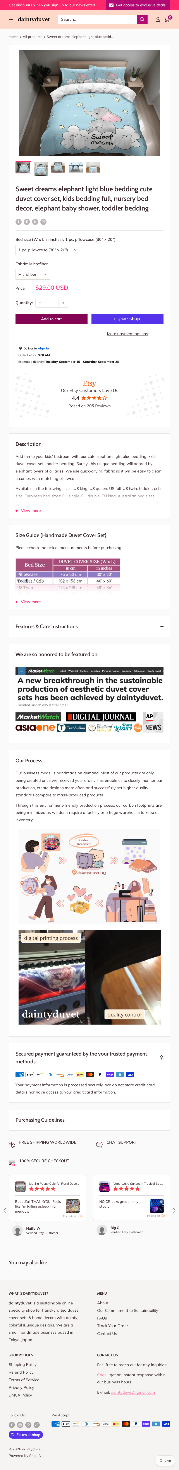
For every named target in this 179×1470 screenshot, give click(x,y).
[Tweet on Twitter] (35, 221)
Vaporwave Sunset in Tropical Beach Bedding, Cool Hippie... (138, 1184)
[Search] (142, 19)
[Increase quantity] (63, 302)
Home (13, 36)
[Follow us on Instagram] (20, 1424)
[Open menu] (11, 19)
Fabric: (31, 263)
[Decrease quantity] (40, 302)
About (102, 1302)
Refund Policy (21, 1372)
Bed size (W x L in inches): (65, 239)
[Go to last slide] (5, 1210)
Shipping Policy (23, 1364)
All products (32, 36)
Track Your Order (112, 1325)
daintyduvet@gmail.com (133, 1392)
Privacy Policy (21, 1387)
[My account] (158, 19)
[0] (166, 19)
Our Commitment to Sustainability (127, 1310)
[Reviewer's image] (73, 1209)
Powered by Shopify (25, 1455)
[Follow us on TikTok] (37, 1424)
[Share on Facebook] (18, 221)
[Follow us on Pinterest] (28, 1424)
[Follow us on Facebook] (12, 1424)
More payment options (127, 333)
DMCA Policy (20, 1395)
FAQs (102, 1318)
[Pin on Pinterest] (27, 221)
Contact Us (107, 1333)
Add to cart (51, 318)
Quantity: (24, 302)
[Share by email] (43, 221)
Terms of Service (24, 1379)
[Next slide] (174, 1210)
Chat (101, 1374)
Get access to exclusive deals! (141, 5)
